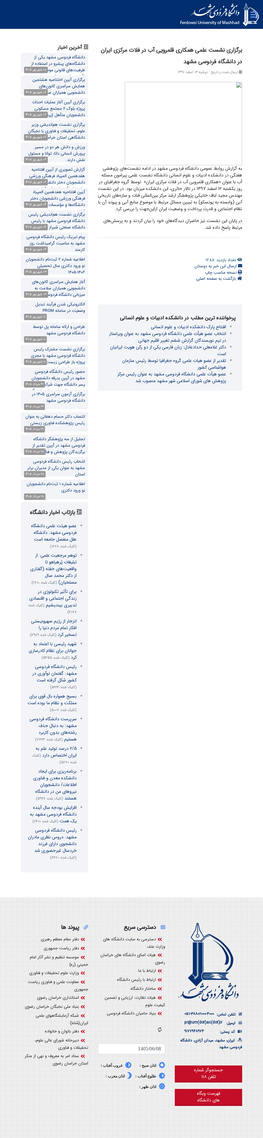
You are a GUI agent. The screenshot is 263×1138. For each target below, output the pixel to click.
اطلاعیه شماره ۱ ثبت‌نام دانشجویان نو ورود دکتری (56, 487)
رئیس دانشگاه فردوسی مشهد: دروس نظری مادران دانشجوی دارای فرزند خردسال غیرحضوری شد (52, 843)
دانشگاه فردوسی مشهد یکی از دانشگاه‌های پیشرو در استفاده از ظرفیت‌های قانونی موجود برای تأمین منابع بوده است (58, 67)
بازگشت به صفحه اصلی (216, 278)
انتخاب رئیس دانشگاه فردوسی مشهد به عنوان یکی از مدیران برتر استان (56, 468)
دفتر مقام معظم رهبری (60, 939)
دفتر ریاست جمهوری (61, 948)
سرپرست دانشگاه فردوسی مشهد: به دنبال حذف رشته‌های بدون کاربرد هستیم (53, 729)
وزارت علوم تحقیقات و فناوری (54, 973)
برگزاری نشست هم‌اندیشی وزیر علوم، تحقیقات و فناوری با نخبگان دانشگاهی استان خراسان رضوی (56, 131)
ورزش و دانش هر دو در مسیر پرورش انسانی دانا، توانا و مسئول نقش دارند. (56, 153)
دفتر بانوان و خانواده (62, 1031)
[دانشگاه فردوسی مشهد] (219, 14)
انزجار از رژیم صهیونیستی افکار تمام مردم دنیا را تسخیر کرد (53, 628)
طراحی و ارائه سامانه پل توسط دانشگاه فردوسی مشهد (59, 330)
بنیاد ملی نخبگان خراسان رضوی (52, 1006)
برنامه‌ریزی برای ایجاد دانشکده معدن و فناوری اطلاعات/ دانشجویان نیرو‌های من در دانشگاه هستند (55, 785)
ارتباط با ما (147, 970)
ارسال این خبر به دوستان (216, 266)
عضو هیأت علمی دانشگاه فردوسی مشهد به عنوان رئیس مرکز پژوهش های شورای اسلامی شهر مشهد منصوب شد (171, 377)
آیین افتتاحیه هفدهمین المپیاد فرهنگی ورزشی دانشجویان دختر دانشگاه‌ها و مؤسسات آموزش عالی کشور (55, 202)
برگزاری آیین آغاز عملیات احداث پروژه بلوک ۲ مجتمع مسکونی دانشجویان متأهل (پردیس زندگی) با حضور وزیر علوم (55, 112)
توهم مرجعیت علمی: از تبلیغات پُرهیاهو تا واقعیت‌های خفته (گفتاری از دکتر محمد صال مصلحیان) (53, 569)
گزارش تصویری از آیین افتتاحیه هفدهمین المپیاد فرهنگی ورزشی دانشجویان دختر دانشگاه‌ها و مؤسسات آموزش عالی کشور (57, 179)
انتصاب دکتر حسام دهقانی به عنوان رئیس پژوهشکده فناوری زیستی (55, 419)
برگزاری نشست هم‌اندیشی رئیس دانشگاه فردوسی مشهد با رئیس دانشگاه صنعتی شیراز (56, 221)
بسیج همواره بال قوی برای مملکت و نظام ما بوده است (52, 703)
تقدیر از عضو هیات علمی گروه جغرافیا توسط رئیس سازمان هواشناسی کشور (174, 364)
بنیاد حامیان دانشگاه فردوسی (131, 1013)
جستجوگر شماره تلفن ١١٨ (208, 1073)
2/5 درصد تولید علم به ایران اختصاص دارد (54, 755)
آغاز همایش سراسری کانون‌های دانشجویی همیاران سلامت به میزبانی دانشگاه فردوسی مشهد (58, 288)
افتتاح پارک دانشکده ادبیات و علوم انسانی (188, 326)
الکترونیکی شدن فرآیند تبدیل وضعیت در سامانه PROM (60, 307)
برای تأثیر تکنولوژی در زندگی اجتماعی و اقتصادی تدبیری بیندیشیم (52, 601)
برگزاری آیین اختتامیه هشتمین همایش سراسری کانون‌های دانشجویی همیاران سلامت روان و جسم (56, 89)
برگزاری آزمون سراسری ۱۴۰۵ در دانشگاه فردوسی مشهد (58, 397)
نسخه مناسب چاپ (221, 272)
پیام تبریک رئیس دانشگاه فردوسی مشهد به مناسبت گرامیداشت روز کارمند (55, 243)
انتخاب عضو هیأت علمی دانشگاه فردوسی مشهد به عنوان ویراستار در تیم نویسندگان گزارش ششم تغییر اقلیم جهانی (167, 337)
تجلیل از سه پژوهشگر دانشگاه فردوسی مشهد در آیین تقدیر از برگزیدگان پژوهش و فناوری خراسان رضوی (54, 449)
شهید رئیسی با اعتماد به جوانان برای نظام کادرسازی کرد (53, 650)
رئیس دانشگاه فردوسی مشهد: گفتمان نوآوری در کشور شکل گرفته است (54, 676)
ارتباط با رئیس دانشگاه (136, 979)
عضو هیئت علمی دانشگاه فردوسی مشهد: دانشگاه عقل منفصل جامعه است (54, 535)
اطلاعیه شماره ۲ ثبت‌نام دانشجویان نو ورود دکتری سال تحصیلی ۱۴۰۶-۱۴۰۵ (55, 266)
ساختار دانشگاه (143, 988)
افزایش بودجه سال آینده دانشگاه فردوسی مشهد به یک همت (53, 814)
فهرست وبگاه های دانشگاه (208, 1097)
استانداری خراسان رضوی (58, 997)
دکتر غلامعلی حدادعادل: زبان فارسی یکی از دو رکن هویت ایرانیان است (168, 350)
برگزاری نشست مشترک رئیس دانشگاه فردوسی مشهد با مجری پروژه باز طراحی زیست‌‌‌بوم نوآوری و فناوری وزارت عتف (54, 359)
